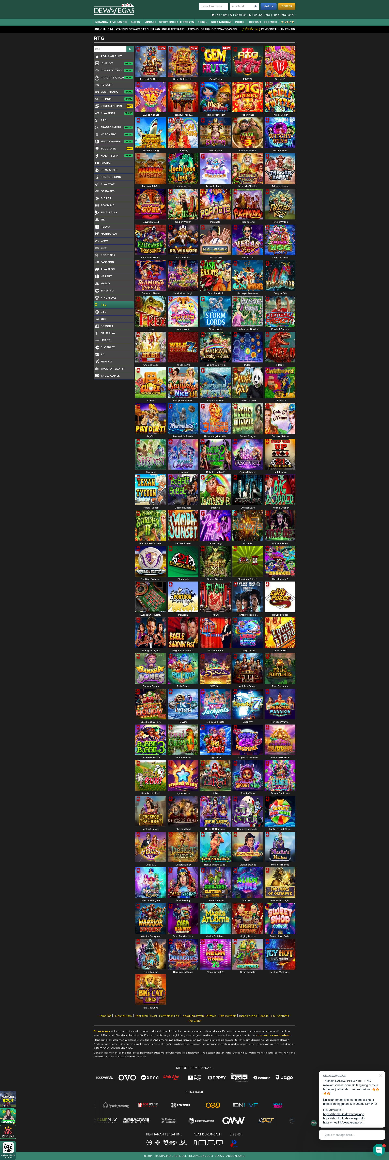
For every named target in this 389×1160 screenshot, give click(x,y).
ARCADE (150, 22)
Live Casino (118, 22)
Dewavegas (102, 1031)
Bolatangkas (221, 22)
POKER (240, 22)
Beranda (101, 22)
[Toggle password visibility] (255, 6)
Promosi (270, 22)
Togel (202, 22)
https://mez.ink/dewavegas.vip (342, 1122)
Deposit (255, 22)
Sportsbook (168, 22)
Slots (135, 22)
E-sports (187, 22)
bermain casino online (274, 1035)
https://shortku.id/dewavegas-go (343, 1114)
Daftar (286, 6)
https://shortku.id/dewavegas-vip (343, 1118)
